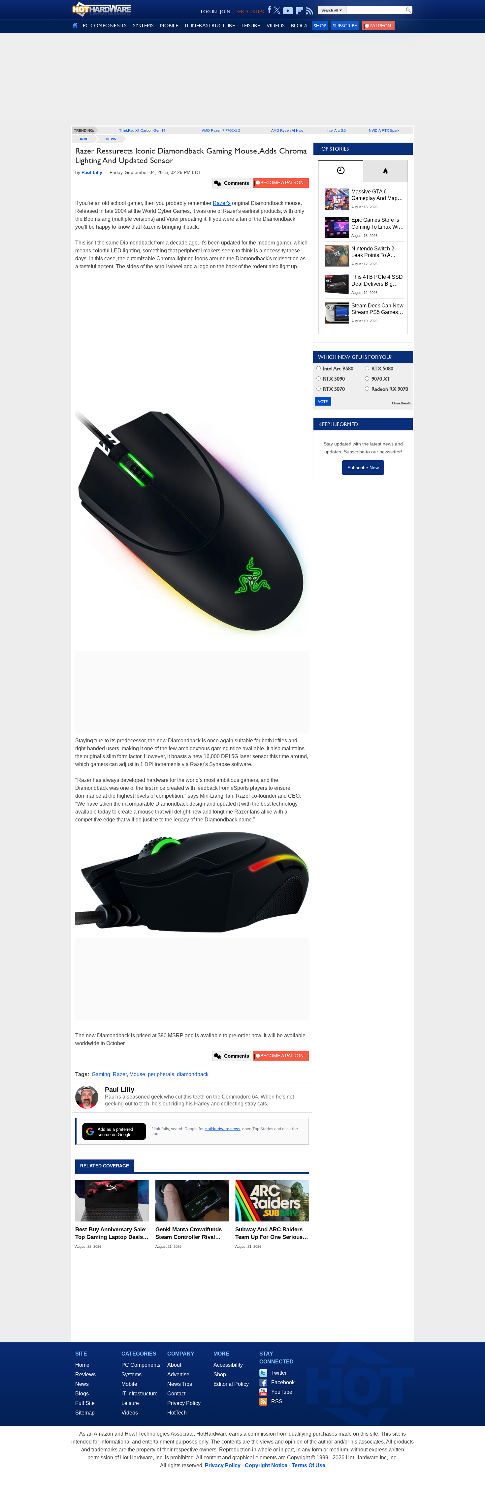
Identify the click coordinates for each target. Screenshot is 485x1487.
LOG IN (209, 11)
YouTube (281, 1392)
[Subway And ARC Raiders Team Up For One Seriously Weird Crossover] (272, 1201)
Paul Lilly (119, 1089)
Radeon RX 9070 (389, 389)
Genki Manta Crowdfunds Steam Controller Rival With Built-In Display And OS (188, 1233)
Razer (120, 1074)
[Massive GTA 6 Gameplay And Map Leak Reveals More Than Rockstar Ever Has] (337, 199)
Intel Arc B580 (337, 368)
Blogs (82, 1393)
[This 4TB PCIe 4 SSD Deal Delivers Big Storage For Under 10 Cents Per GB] (337, 284)
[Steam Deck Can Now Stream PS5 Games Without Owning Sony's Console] (337, 313)
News (111, 139)
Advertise (178, 1374)
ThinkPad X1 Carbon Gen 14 (142, 130)
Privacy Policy (184, 1403)
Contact (176, 1393)
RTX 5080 (381, 368)
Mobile (129, 1384)
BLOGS (299, 25)
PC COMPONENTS (104, 25)
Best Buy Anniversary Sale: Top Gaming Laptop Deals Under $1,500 (111, 1233)
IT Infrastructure (139, 1393)
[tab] (340, 171)
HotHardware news (222, 1128)
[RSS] (309, 11)
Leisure (130, 1403)
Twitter (279, 1373)
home (83, 139)
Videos (129, 1413)
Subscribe (345, 25)
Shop (320, 25)
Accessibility (228, 1365)
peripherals (161, 1074)
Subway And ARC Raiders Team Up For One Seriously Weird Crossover (271, 1233)
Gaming (101, 1074)
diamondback (193, 1074)
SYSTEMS (143, 25)
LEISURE (251, 25)
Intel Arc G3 (336, 130)
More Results (401, 403)
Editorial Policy (231, 1384)
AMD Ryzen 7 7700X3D (221, 130)
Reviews (85, 1374)
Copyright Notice (266, 1465)
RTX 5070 (333, 389)
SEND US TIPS (250, 11)
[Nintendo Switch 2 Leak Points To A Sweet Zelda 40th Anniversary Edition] (337, 256)
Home (82, 1365)
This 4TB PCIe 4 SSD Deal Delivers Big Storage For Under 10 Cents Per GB (377, 280)
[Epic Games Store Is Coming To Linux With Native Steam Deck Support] (337, 227)
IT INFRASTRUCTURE (210, 25)
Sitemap (85, 1413)
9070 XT (380, 379)
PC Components (140, 1365)
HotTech (177, 1413)
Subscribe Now (363, 467)
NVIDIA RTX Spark (384, 130)
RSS (276, 1401)
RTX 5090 (333, 379)
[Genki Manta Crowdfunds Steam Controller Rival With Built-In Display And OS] (192, 1201)
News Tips (179, 1384)
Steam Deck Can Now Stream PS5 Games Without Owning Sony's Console (377, 309)
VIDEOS (275, 25)
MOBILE (169, 25)
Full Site (85, 1403)
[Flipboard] (299, 11)
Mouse (137, 1074)
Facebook (283, 1382)
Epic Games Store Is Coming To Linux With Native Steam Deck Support (377, 223)
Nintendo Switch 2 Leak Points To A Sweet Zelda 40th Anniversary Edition (374, 252)
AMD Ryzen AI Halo (287, 130)
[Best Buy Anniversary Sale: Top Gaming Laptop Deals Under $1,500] (112, 1201)
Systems (131, 1374)
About (174, 1365)
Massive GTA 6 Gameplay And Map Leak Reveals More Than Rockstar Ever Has (374, 195)
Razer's (222, 203)
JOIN (225, 11)
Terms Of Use (308, 1465)
